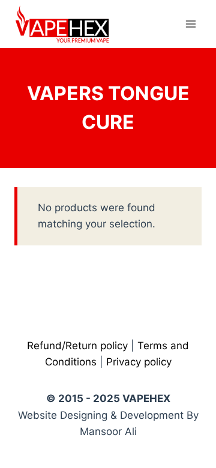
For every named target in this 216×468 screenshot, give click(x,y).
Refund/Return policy (77, 346)
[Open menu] (190, 23)
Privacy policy (139, 362)
